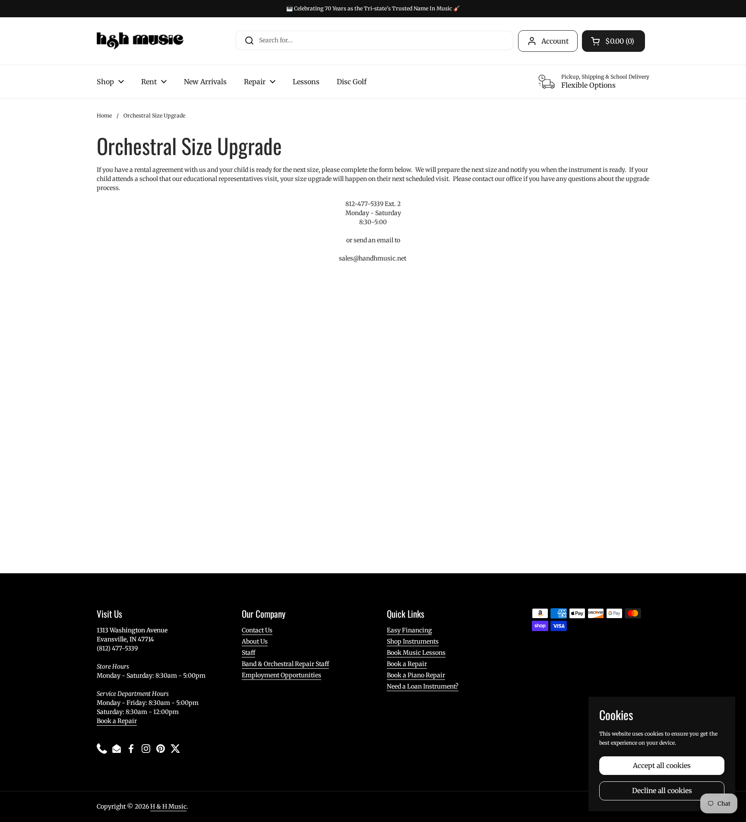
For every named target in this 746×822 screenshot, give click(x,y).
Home (104, 115)
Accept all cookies (662, 766)
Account (555, 41)
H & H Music (168, 806)
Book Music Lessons (416, 653)
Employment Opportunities (281, 675)
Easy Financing (409, 630)
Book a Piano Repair (416, 675)
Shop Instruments (413, 641)
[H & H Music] (140, 41)
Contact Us (257, 630)
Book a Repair (117, 721)
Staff (248, 653)
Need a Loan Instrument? (422, 686)
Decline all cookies (662, 791)
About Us (255, 641)
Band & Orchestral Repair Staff (285, 664)
